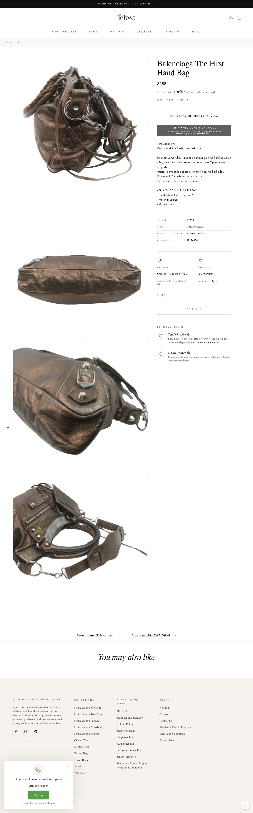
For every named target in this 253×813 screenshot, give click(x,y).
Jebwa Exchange (126, 756)
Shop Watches (125, 737)
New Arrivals (64, 31)
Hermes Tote (81, 746)
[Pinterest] (179, 294)
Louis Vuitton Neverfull (87, 708)
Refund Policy (125, 724)
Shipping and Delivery (130, 717)
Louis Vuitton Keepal (86, 733)
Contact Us (165, 721)
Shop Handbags (126, 730)
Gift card (122, 711)
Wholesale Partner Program (175, 727)
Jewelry (144, 31)
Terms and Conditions (172, 733)
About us (164, 708)
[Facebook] (169, 294)
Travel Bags (81, 760)
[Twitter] (174, 294)
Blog (196, 31)
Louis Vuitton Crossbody (88, 727)
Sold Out (194, 309)
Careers (163, 714)
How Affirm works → (207, 280)
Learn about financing (172, 100)
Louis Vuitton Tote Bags (88, 714)
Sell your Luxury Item (129, 750)
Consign (172, 31)
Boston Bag (81, 753)
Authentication (125, 743)
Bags (93, 31)
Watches (117, 31)
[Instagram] (25, 733)
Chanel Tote (81, 740)
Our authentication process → (206, 342)
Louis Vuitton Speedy (86, 721)
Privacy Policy (167, 740)
